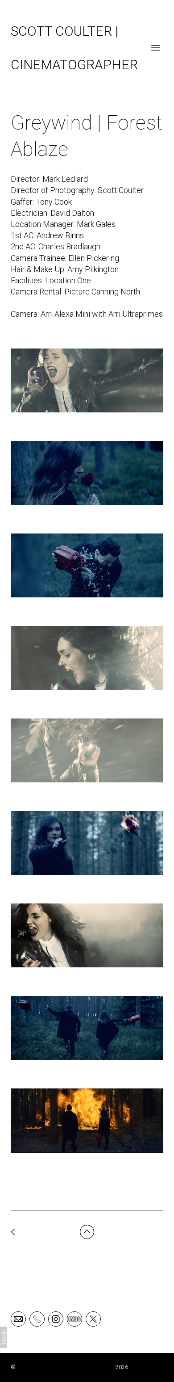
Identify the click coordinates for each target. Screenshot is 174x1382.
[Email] (18, 1318)
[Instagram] (55, 1318)
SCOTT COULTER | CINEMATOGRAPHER (65, 1367)
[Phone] (37, 1318)
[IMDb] (74, 1318)
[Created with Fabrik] (3, 1337)
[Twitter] (93, 1318)
